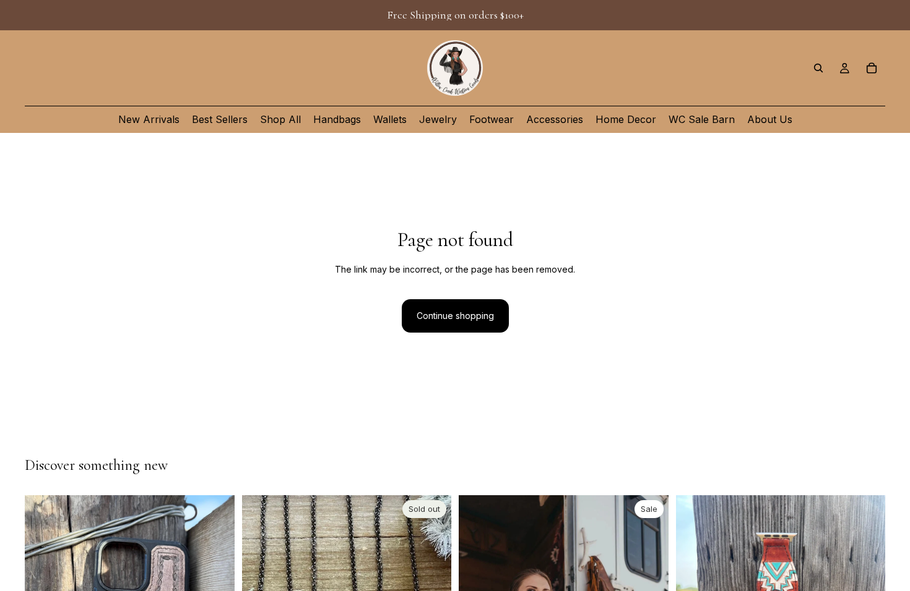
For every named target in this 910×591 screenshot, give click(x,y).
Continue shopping (455, 315)
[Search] (818, 68)
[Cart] (871, 68)
